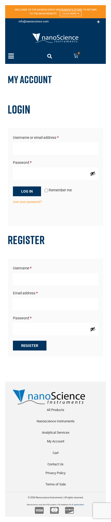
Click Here (69, 13)
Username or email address (43, 137)
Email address (32, 292)
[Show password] (93, 173)
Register (29, 346)
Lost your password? (27, 202)
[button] (98, 22)
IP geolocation (78, 504)
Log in (27, 191)
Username (29, 267)
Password (29, 162)
